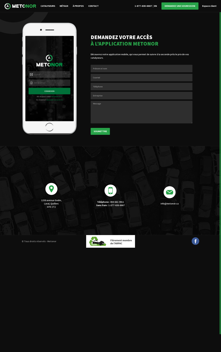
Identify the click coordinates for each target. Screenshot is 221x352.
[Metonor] (20, 6)
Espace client (209, 6)
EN (155, 6)
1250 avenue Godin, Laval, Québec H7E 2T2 (51, 204)
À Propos (78, 6)
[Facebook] (195, 244)
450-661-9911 (110, 202)
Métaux (64, 6)
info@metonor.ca (170, 203)
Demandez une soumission (180, 6)
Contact (93, 6)
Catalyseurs (48, 6)
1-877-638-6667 (143, 6)
